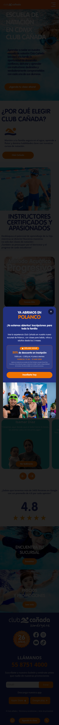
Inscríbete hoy (29, 375)
